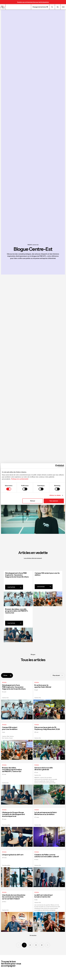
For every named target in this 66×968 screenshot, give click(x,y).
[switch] (24, 489)
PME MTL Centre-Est (33, 244)
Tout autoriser (54, 501)
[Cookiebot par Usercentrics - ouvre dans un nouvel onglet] (56, 466)
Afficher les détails (55, 495)
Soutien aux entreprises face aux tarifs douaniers (33, 2)
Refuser (32, 501)
